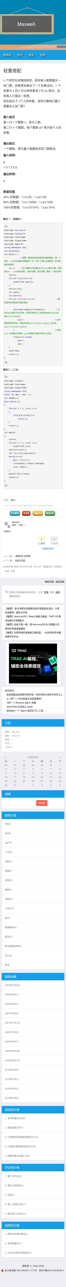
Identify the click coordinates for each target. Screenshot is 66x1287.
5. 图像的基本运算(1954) (17, 1155)
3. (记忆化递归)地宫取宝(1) (18, 1252)
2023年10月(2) (12, 985)
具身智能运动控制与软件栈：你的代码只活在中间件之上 (35, 694)
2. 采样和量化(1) (13, 1243)
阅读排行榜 (12, 1110)
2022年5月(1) (12, 1003)
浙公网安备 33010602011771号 (21, 1270)
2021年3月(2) (12, 1013)
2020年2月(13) (12, 1060)
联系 (31, 55)
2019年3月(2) (12, 1097)
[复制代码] (6, 227)
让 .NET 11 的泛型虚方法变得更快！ (25, 698)
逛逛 (57, 592)
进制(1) (8, 861)
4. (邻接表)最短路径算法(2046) (20, 1146)
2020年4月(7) (12, 1041)
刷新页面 (49, 581)
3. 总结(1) (10, 1194)
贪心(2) (8, 955)
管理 (42, 55)
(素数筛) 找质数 (23, 556)
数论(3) (8, 936)
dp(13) (8, 842)
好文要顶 (15, 513)
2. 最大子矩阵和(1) (14, 1185)
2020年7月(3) (12, 1032)
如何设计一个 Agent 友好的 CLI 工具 (25, 710)
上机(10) (9, 908)
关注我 (26, 513)
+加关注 (6, 531)
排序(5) (8, 899)
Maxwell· (26, 23)
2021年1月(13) (12, 1022)
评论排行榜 (12, 1167)
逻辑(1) (8, 870)
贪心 (13, 499)
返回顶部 (59, 581)
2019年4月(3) (12, 1088)
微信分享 (50, 513)
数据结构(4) (11, 927)
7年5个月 (16, 735)
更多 (7, 964)
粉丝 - (15, 525)
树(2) (7, 917)
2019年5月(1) (12, 1079)
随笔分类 (10, 815)
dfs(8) (8, 833)
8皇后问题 (20, 560)
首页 (19, 55)
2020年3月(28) (12, 1050)
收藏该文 (37, 513)
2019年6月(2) (12, 1069)
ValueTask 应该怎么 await (20, 706)
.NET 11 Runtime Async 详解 (21, 702)
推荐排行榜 (12, 1225)
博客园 (7, 55)
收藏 (7, 570)
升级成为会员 (48, 548)
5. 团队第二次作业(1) (15, 1213)
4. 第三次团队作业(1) (15, 1204)
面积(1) (8, 889)
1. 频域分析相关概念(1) (16, 1233)
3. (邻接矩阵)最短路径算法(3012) (21, 1136)
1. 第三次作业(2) (13, 1176)
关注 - (22, 525)
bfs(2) (8, 823)
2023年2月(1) (12, 994)
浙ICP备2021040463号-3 (51, 1270)
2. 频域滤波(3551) (14, 1127)
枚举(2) (8, 880)
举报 (12, 570)
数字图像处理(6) (13, 946)
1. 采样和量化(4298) (15, 1118)
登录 (46, 592)
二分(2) (8, 851)
